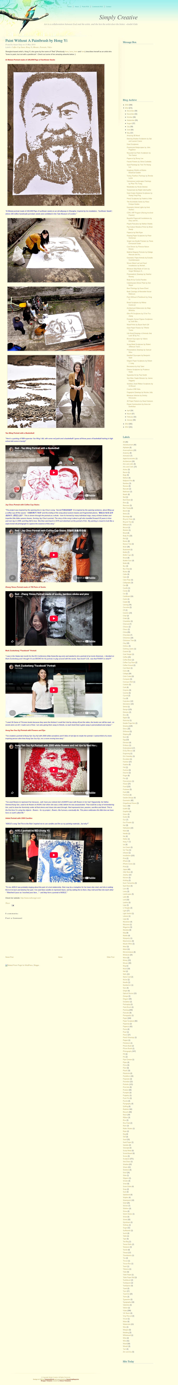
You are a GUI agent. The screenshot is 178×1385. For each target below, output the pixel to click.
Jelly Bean (126, 872)
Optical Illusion (128, 993)
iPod (124, 867)
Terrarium (126, 1247)
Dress (125, 729)
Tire (124, 1258)
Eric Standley (127, 756)
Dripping (126, 734)
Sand (125, 1139)
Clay (124, 643)
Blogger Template (46, 1380)
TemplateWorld (49, 1379)
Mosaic (36, 47)
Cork (124, 687)
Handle (125, 833)
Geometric (126, 800)
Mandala (126, 930)
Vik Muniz (126, 1313)
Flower (125, 784)
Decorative (126, 704)
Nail (124, 971)
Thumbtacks (127, 1255)
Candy (125, 591)
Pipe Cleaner (127, 1059)
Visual (125, 1319)
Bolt (124, 538)
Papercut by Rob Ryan (135, 232)
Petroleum (126, 1043)
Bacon (125, 472)
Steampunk (127, 1200)
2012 (126, 427)
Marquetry (126, 938)
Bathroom (126, 492)
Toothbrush (127, 1280)
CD (124, 610)
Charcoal (126, 624)
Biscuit (125, 527)
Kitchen (125, 878)
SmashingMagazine (72, 1379)
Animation (126, 456)
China (125, 632)
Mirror (125, 958)
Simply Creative (118, 17)
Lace (124, 889)
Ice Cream (126, 847)
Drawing (125, 726)
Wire (124, 1341)
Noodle (125, 982)
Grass (125, 814)
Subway (125, 1225)
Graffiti (125, 809)
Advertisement (128, 445)
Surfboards (127, 1230)
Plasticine (126, 1073)
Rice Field (126, 1123)
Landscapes (127, 894)
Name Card (127, 977)
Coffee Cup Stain (18, 47)
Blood (125, 533)
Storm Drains (127, 1214)
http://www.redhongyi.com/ (31, 898)
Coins (125, 671)
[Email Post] (12, 905)
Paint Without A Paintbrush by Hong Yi (36, 40)
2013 (126, 424)
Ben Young (127, 508)
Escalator (126, 759)
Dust (124, 737)
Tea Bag (126, 1241)
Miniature (126, 955)
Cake (125, 577)
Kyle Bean (126, 886)
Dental (125, 707)
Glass (125, 806)
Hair (124, 825)
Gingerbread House (129, 803)
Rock (125, 1126)
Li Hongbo (126, 908)
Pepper (125, 1040)
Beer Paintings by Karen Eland (137, 288)
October (129, 117)
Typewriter (126, 1299)
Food (124, 787)
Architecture (127, 461)
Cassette (126, 607)
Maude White (127, 944)
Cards (125, 599)
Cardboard (126, 596)
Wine (124, 1338)
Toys (124, 1291)
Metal (125, 949)
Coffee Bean (127, 660)
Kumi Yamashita (128, 883)
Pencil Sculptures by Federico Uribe (139, 198)
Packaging (126, 1004)
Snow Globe (127, 1186)
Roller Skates (127, 1128)
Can (124, 585)
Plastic (125, 1070)
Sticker (125, 1206)
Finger (125, 775)
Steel (125, 1203)
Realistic (126, 1109)
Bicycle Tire (127, 522)
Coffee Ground (128, 665)
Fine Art (125, 773)
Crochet (125, 693)
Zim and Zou (127, 1352)
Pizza (125, 1065)
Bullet (125, 563)
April (128, 410)
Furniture (126, 795)
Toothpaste (127, 1283)
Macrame (126, 924)
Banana (125, 486)
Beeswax (126, 505)
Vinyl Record (127, 1316)
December (130, 111)
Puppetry (126, 1095)
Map (124, 933)
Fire (124, 778)
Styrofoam (126, 1222)
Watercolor (126, 1324)
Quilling (125, 1106)
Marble (125, 935)
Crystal (125, 695)
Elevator (126, 742)
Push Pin (126, 1098)
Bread (125, 558)
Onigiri (125, 991)
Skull (124, 1173)
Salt (124, 1137)
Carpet (125, 602)
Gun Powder (127, 822)
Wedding (126, 1332)
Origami (125, 999)
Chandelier (126, 621)
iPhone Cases (128, 864)
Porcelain (126, 1082)
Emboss (126, 745)
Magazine (126, 927)
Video (49, 47)
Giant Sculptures (133, 144)
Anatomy (126, 453)
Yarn (124, 1349)
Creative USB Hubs (133, 389)
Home (60, 957)
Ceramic (126, 613)
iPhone (125, 861)
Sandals (126, 1145)
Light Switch (127, 913)
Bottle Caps (127, 555)
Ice (124, 844)
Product (125, 1090)
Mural (125, 969)
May (128, 133)
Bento (125, 514)
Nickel (125, 980)
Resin (125, 1115)
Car (124, 594)
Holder (125, 839)
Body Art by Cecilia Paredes (137, 280)
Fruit (124, 792)
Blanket (125, 530)
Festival (125, 770)
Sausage (126, 1148)
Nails (124, 974)
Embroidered (127, 748)
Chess (125, 629)
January (129, 420)
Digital (125, 718)
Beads (125, 494)
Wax (124, 1327)
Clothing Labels (128, 649)
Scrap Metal (127, 1150)
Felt (124, 767)
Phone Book (127, 1046)
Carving (125, 605)
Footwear (126, 789)
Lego (124, 905)
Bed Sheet (126, 500)
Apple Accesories (129, 458)
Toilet (125, 1272)
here (67, 51)
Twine (125, 1297)
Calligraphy (127, 583)
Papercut (126, 1026)
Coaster (125, 651)
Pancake (126, 1013)
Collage (125, 673)
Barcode (126, 489)
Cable (125, 574)
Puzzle (125, 1101)
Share (7, 903)
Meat (124, 946)
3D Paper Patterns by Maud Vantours (140, 401)
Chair (125, 616)
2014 (126, 108)
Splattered (126, 1195)
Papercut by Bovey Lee (135, 158)
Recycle (126, 1112)
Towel (125, 1288)
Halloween (126, 828)
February (130, 417)
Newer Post (9, 957)
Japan (125, 869)
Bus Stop (126, 569)
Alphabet (126, 447)
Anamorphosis (128, 450)
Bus (124, 566)
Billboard (126, 525)
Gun (124, 820)
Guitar (125, 817)
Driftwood (126, 731)
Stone (125, 1211)
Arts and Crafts (128, 467)
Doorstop (126, 720)
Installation (127, 855)
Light (124, 911)
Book (125, 547)
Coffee (125, 657)
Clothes (125, 646)
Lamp (125, 891)
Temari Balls (127, 1244)
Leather (125, 902)
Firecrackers (127, 781)
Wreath (125, 1346)
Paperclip (126, 1024)
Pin (124, 1057)
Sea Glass (126, 1161)
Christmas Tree (128, 640)
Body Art (126, 536)
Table (125, 1236)
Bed (124, 497)
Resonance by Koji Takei (135, 366)
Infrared (125, 853)
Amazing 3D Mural (133, 135)
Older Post (110, 957)
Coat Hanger (127, 654)
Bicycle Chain (128, 519)
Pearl (125, 1032)
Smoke (125, 1181)
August (129, 123)
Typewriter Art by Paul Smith (137, 375)
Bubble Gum (127, 560)
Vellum (125, 1308)
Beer (124, 503)
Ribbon (125, 1117)
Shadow (125, 1164)
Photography (127, 1051)
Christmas (126, 638)
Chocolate (126, 635)
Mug (124, 966)
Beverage (126, 516)
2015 (126, 105)
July (128, 126)
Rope (125, 1131)
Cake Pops (127, 580)
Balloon (125, 478)
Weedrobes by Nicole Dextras (137, 187)
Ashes (125, 469)
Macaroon (126, 922)
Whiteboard (127, 1335)
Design (125, 709)
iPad (124, 858)
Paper (125, 1018)
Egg (124, 740)
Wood (125, 1344)
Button (125, 572)
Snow (125, 1184)
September (131, 120)
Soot (124, 1192)
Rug (124, 1134)
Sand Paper (127, 1142)
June (128, 130)
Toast (125, 1266)
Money (125, 960)
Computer (126, 679)
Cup (124, 698)
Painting (126, 1010)
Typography (127, 1302)
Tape (124, 1239)
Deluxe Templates (65, 1380)
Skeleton (126, 1170)
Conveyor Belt (128, 682)
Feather (125, 764)
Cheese (125, 627)
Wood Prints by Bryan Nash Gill (138, 325)
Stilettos (126, 1208)
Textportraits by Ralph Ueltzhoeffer (139, 190)
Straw (125, 1217)
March (129, 414)
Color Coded (127, 676)
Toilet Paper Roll (128, 1277)
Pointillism (126, 1076)
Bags (125, 475)
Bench (125, 511)
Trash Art (126, 1294)
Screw (125, 1156)
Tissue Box (127, 1264)
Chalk (125, 618)
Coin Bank (126, 668)
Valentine (126, 1305)
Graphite (126, 811)
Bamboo (126, 483)
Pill (124, 1054)
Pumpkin (126, 1093)
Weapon (126, 1330)
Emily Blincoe (128, 751)
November (130, 114)
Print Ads (126, 1087)
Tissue (125, 1261)
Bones (125, 541)
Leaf (124, 900)
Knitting (125, 880)
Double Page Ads (129, 723)
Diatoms (126, 712)
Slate (125, 1175)
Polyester (126, 1079)
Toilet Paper (127, 1275)
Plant (125, 1068)
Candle (125, 588)
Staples (125, 1197)
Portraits (43, 47)
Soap (125, 1189)
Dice (124, 715)
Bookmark (126, 549)
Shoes (125, 1167)
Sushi (125, 1233)
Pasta (125, 1029)
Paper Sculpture (128, 1021)
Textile (125, 1250)
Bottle (125, 552)
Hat (124, 836)
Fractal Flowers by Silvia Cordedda (139, 162)
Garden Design (128, 798)
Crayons (126, 690)
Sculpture (126, 1159)
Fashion (125, 762)
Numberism (127, 985)
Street (125, 1219)
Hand (125, 831)
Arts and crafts (128, 464)
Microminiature (128, 952)
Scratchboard (127, 1153)
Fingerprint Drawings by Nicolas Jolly (140, 392)
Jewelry (125, 875)
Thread (125, 1253)
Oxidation (126, 1002)
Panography (127, 1015)
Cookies (126, 684)
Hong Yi (29, 47)
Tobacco (126, 1269)
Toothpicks (127, 1286)
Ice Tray (126, 850)
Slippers (126, 1178)
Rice (124, 1120)
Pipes (125, 1062)
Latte (124, 897)
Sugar (125, 1228)
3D (124, 442)
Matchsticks (127, 941)
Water (125, 1321)
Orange (125, 996)
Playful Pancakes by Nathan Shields (139, 224)
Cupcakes (126, 701)
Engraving (126, 753)
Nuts (124, 988)
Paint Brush (127, 1007)
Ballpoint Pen (127, 481)
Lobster (125, 916)
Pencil (125, 1035)
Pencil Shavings (128, 1037)
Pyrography (127, 1104)
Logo (124, 919)
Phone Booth (127, 1048)
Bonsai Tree (127, 544)
